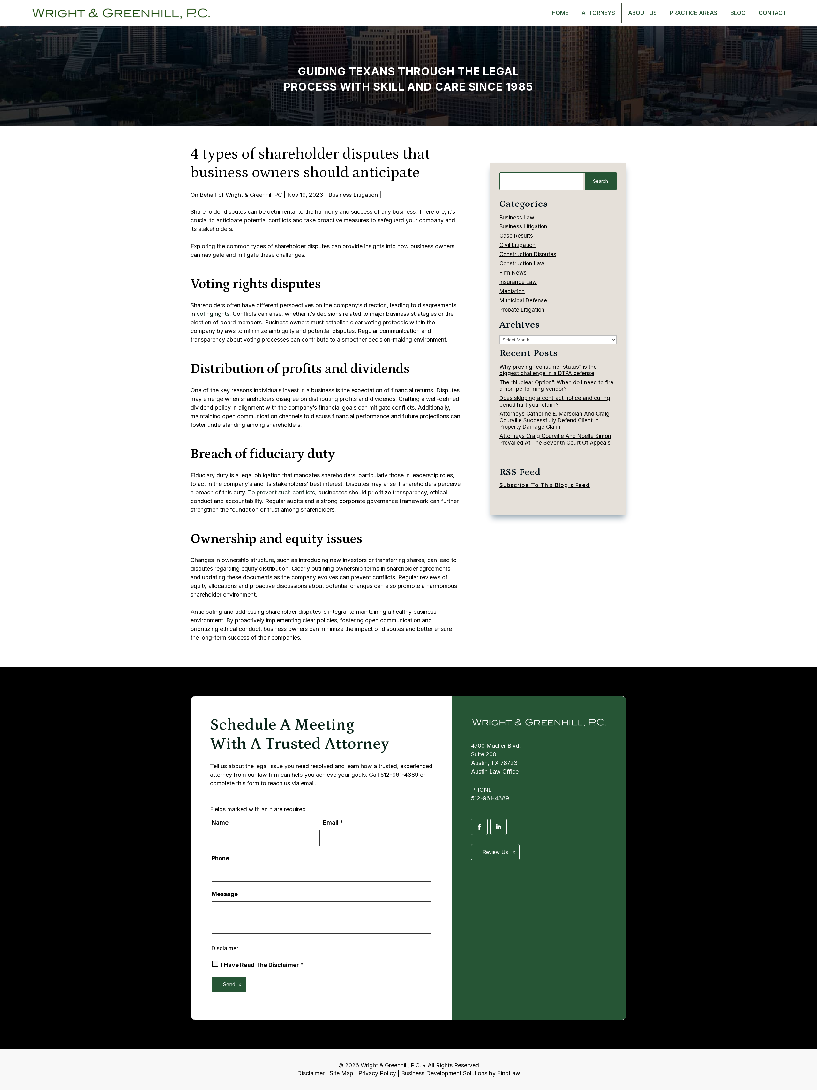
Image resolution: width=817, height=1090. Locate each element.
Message (225, 894)
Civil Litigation (517, 245)
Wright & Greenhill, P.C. (391, 1065)
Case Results (516, 236)
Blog (738, 13)
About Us (642, 13)
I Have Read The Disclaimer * (262, 964)
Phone (220, 858)
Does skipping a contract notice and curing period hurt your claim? (554, 401)
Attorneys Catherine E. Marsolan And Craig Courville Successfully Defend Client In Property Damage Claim (554, 420)
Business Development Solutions (444, 1073)
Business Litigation (353, 194)
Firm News (513, 273)
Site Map (341, 1073)
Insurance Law (518, 282)
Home (560, 13)
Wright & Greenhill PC (254, 194)
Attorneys (598, 13)
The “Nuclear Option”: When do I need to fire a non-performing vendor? (556, 385)
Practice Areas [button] (693, 13)
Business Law (516, 217)
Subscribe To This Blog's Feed (544, 485)
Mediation (512, 291)
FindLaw (508, 1073)
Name (220, 822)
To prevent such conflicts (281, 492)
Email (333, 822)
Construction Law (521, 263)
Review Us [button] (495, 852)
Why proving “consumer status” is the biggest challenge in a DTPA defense (548, 370)
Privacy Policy (377, 1073)
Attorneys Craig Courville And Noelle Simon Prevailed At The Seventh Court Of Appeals (555, 439)
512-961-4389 (399, 774)
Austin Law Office (495, 771)
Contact (772, 13)
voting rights (213, 313)
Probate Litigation (521, 310)
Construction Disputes (527, 254)
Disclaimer (225, 948)
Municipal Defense (523, 300)
